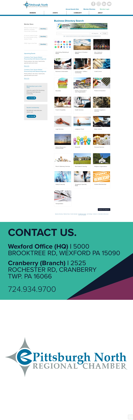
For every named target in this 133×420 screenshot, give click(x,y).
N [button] (83, 36)
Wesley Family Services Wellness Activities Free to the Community (31, 29)
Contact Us (95, 214)
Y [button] (98, 36)
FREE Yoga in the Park (30, 43)
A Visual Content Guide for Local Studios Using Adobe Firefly (30, 37)
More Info (26, 66)
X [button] (97, 36)
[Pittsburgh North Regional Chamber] (35, 7)
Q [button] (87, 36)
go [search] (105, 33)
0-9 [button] (64, 36)
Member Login (104, 9)
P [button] (86, 36)
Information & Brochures (103, 214)
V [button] (94, 36)
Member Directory (89, 9)
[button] (104, 209)
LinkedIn (103, 3)
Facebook (93, 3)
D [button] (70, 36)
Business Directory (59, 214)
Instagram (98, 3)
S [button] (90, 36)
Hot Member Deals (82, 214)
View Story (43, 28)
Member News (67, 214)
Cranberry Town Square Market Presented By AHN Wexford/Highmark (35, 58)
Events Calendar (74, 214)
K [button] (79, 36)
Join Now (30, 98)
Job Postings (89, 214)
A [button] (66, 36)
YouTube (109, 3)
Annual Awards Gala (72, 9)
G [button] (74, 36)
